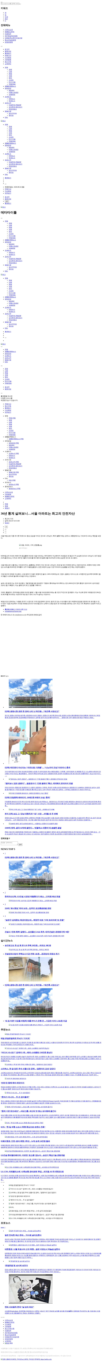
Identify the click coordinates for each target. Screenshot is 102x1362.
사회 (10, 72)
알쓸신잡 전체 (14, 472)
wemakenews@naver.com (13, 611)
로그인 (7, 49)
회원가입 (8, 51)
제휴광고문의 (9, 32)
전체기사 (8, 55)
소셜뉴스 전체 (14, 453)
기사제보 (8, 57)
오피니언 (8, 103)
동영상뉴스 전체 (14, 488)
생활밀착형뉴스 (10, 86)
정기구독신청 (9, 1328)
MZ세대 (11, 90)
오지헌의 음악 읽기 (15, 107)
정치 (10, 78)
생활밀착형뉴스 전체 (16, 439)
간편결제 (8, 60)
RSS (11, 1343)
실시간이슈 (13, 113)
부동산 (7, 508)
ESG (6, 117)
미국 (6, 17)
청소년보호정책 (10, 40)
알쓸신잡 (8, 111)
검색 (7, 201)
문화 (10, 74)
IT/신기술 (12, 82)
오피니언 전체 (14, 462)
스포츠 (11, 80)
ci (5, 21)
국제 (10, 76)
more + (3, 1227)
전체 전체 (12, 418)
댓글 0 (7, 523)
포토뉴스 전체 (14, 484)
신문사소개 (9, 30)
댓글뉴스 (12, 101)
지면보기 (8, 193)
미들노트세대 (13, 92)
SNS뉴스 (12, 99)
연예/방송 (12, 84)
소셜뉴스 (8, 97)
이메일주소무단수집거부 (13, 38)
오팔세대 (12, 94)
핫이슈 (11, 115)
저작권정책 (9, 42)
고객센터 (8, 64)
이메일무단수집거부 (12, 1337)
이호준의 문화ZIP (15, 105)
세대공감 (8, 88)
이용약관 (8, 34)
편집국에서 (13, 109)
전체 (6, 67)
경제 (10, 69)
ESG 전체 (12, 480)
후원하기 (8, 53)
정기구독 (8, 62)
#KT (6, 19)
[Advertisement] (51, 631)
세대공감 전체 (14, 443)
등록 (20, 844)
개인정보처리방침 (11, 36)
